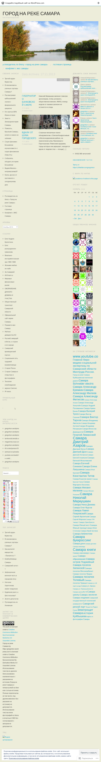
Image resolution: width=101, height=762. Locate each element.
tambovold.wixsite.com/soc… (15, 438)
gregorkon (84, 111)
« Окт (75, 218)
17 (96, 206)
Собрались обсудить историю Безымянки (11, 161)
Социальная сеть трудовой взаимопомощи (11, 361)
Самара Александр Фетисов (85, 397)
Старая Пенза (10, 368)
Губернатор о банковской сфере (29, 100)
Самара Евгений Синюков (81, 465)
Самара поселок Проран (82, 574)
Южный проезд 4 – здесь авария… (87, 141)
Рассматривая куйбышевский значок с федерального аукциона (10, 101)
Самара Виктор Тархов (85, 418)
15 (89, 206)
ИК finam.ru (9, 275)
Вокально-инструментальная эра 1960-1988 (12, 258)
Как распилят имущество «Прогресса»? (10, 552)
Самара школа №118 (80, 592)
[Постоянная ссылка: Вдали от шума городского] (46, 122)
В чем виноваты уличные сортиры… (89, 80)
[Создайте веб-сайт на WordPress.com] (50, 3)
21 (86, 210)
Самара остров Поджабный (84, 560)
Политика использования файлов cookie (24, 758)
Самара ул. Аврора (88, 586)
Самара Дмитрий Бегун (83, 447)
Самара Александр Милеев (84, 391)
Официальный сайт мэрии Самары (10, 318)
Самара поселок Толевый (83, 578)
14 (86, 206)
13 (82, 206)
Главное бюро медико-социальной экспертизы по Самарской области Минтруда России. (84, 365)
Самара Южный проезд (85, 526)
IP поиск (8, 391)
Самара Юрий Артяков (89, 531)
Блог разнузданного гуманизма (10, 248)
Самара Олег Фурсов (82, 507)
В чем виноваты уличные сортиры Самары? (11, 88)
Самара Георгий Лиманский (84, 433)
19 (78, 210)
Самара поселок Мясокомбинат (83, 569)
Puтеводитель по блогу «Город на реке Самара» (25, 65)
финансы (66, 80)
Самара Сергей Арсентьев (83, 515)
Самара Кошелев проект (82, 479)
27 (82, 215)
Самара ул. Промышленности (83, 589)
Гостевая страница (62, 65)
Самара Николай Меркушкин (82, 497)
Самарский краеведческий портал (10, 351)
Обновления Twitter (82, 160)
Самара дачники (90, 544)
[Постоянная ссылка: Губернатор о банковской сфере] (46, 86)
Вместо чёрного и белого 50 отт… (87, 107)
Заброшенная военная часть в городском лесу (11, 575)
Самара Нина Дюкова (84, 504)
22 (89, 210)
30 (93, 215)
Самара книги (84, 549)
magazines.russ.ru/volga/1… (15, 442)
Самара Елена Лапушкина (85, 468)
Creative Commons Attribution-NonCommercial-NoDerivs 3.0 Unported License (10, 635)
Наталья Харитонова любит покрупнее (11, 585)
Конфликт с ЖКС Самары (17, 68)
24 (96, 210)
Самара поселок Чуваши (82, 581)
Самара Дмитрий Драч (83, 450)
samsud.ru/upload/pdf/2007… (15, 452)
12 (78, 206)
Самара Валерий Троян (84, 412)
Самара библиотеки (82, 533)
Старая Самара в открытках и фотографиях (11, 374)
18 (75, 210)
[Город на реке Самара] (50, 42)
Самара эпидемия (81, 597)
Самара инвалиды (79, 546)
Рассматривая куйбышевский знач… (88, 87)
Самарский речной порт (83, 605)
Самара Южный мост (81, 525)
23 (93, 210)
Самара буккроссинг (82, 538)
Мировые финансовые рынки (9, 281)
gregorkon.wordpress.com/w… (16, 428)
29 (89, 215)
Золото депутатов (11, 599)
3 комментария (27, 110)
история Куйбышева (83, 614)
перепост (60, 80)
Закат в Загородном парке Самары (11, 121)
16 (93, 206)
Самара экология (88, 594)
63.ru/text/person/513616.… (15, 448)
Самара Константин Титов (83, 474)
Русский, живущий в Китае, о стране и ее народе (11, 341)
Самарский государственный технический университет (85, 601)
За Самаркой (9, 272)
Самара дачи (79, 543)
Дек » (80, 218)
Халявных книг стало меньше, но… (88, 127)
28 (86, 215)
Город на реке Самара (31, 14)
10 (96, 201)
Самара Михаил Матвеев (82, 489)
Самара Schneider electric (83, 381)
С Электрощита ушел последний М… (89, 94)
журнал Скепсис (11, 388)
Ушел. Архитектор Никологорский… (87, 114)
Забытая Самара (64, 116)
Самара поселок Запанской (82, 566)
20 (82, 210)
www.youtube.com (87, 356)
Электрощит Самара (83, 611)
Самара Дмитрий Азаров (80, 441)
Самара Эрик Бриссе (86, 522)
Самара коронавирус (81, 553)
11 (75, 206)
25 (75, 215)
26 (78, 215)
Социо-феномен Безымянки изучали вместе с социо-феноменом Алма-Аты (12, 148)
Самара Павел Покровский (81, 512)
